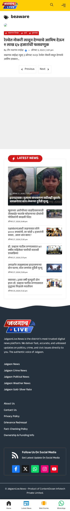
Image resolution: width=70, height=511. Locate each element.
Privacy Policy (11, 417)
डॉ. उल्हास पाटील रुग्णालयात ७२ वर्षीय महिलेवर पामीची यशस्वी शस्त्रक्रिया (25, 250)
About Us (9, 404)
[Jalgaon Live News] (10, 5)
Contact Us (10, 410)
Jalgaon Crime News (15, 371)
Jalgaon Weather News (17, 383)
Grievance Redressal (15, 423)
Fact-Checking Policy (16, 429)
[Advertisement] (35, 112)
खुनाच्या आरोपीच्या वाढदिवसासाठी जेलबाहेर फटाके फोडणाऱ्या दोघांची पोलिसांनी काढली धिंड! (26, 214)
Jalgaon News (12, 364)
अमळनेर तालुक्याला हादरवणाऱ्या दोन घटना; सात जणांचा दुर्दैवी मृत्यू (25, 267)
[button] (51, 5)
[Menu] (63, 5)
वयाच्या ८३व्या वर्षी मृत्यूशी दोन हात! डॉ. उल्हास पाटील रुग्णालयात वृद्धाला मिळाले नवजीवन (25, 283)
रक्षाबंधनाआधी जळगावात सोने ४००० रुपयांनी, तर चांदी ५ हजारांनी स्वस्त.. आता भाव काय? (26, 232)
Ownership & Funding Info (19, 435)
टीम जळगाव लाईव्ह (15, 50)
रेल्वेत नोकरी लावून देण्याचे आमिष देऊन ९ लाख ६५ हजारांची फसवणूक (34, 43)
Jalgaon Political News (16, 377)
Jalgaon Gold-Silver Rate (18, 390)
